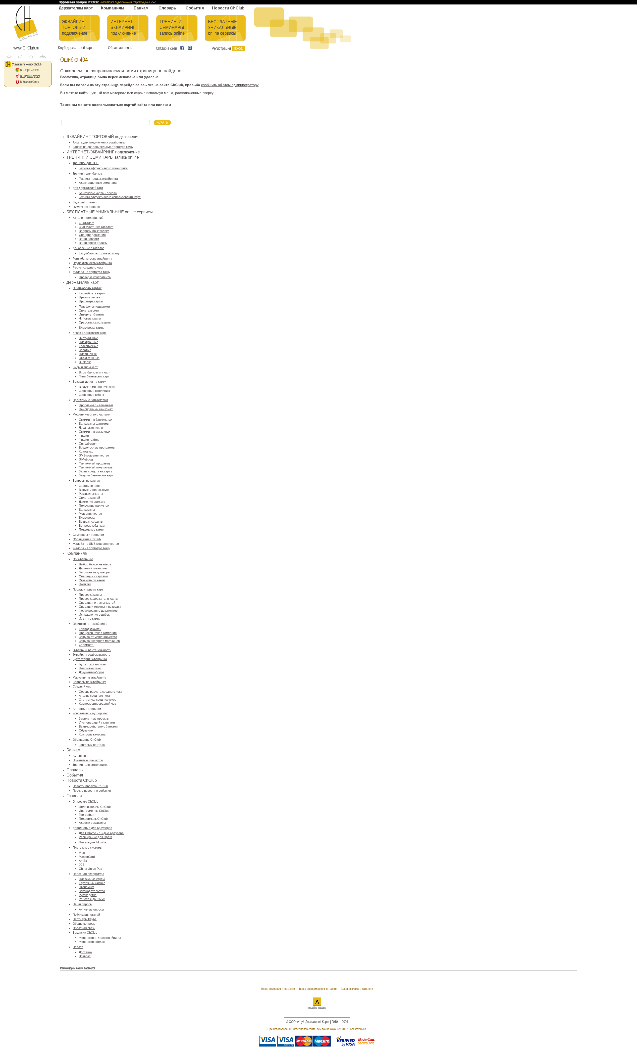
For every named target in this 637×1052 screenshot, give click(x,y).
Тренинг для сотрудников (90, 765)
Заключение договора (94, 572)
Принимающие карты (88, 760)
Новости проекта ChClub (90, 786)
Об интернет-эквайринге (90, 624)
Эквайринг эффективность (91, 654)
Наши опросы (82, 904)
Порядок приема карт (88, 589)
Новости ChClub (228, 8)
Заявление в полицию (94, 391)
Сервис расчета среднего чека (100, 691)
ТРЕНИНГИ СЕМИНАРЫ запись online (172, 27)
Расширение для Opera (95, 837)
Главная (74, 796)
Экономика (86, 887)
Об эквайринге (83, 559)
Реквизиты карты (91, 494)
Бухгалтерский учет (92, 664)
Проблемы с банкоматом (90, 400)
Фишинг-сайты (89, 439)
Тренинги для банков (87, 173)
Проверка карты (90, 594)
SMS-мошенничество (94, 455)
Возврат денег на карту (89, 381)
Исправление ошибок (94, 614)
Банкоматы (87, 509)
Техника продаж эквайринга (98, 179)
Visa (82, 853)
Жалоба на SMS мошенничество (96, 544)
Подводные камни (92, 529)
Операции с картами (93, 576)
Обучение (86, 730)
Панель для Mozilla (92, 842)
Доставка (85, 952)
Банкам (141, 8)
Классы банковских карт (89, 333)
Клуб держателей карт (75, 48)
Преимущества (89, 297)
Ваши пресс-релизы (93, 243)
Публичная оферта (86, 207)
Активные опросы (91, 909)
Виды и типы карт (85, 367)
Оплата (78, 947)
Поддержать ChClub (93, 819)
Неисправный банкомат (96, 409)
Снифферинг (88, 443)
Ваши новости (89, 239)
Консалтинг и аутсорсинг (90, 713)
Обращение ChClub (87, 539)
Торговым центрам (92, 745)
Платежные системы (87, 847)
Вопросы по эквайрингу (89, 682)
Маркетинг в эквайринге (89, 677)
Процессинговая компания (98, 633)
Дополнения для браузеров (92, 828)
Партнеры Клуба (85, 919)
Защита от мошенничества (98, 637)
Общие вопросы (84, 923)
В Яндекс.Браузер (30, 76)
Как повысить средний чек (97, 703)
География (86, 815)
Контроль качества (92, 734)
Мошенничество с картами (91, 414)
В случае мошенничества (97, 387)
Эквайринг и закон (92, 580)
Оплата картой (89, 498)
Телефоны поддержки (94, 306)
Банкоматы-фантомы (94, 423)
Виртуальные (88, 338)
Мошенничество (90, 513)
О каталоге (86, 223)
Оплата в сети (89, 310)
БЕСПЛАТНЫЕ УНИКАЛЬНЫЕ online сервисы (222, 27)
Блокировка (87, 517)
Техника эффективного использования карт (110, 197)
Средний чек (82, 686)
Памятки (85, 584)
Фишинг (84, 435)
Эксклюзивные (89, 358)
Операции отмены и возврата (100, 606)
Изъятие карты (90, 618)
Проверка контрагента (95, 277)
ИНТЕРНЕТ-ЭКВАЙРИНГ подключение (123, 27)
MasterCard (87, 857)
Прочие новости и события (92, 790)
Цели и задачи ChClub (95, 807)
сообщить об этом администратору (230, 85)
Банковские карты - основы (98, 193)
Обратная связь (119, 48)
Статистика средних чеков (97, 699)
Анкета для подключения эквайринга (99, 142)
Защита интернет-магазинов (99, 641)
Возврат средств (91, 521)
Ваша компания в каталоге (278, 989)
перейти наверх (317, 1007)
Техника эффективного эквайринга (103, 168)
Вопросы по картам (86, 480)
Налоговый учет (90, 668)
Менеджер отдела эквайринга (100, 938)
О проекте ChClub (85, 801)
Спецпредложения (92, 235)
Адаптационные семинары (98, 182)
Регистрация (221, 48)
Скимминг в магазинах (94, 431)
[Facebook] (181, 48)
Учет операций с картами (97, 722)
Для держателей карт (88, 188)
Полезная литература (88, 874)
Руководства (88, 895)
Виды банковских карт (94, 372)
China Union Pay (90, 868)
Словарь (167, 8)
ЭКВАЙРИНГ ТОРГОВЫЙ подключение (74, 27)
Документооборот (91, 672)
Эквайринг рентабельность (92, 650)
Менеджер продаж (92, 942)
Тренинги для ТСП (86, 163)
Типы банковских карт (94, 376)
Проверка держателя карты (98, 598)
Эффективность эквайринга (92, 263)
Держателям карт (76, 8)
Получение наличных (94, 505)
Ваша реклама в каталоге (357, 989)
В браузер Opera (29, 82)
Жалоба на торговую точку (91, 272)
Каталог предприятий (88, 218)
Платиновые (88, 354)
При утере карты (91, 301)
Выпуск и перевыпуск (94, 490)
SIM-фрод (86, 459)
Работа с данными (92, 899)
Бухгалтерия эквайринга (90, 659)
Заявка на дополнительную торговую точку (103, 147)
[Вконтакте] (188, 48)
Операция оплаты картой (97, 602)
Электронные (88, 342)
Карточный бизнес (92, 883)
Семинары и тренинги (88, 535)
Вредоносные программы (97, 447)
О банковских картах (87, 288)
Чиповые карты (90, 318)
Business (85, 362)
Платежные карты (92, 879)
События (195, 8)
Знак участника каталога (96, 227)
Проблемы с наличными (96, 405)
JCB (82, 865)
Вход (238, 48)
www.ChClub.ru (26, 48)
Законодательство (92, 891)
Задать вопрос (89, 486)
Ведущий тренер (85, 202)
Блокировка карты (92, 327)
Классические (88, 346)
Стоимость (86, 645)
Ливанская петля (91, 427)
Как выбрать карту (92, 293)
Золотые (85, 350)
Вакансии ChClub (85, 932)
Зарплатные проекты (94, 718)
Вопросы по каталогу (94, 231)
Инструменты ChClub (94, 811)
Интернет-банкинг (92, 314)
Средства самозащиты (95, 322)
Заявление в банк (91, 395)
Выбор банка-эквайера (95, 564)
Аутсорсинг (81, 756)
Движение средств (92, 501)
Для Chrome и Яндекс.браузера (101, 833)
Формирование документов (98, 610)
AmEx (83, 861)
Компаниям (112, 8)
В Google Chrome (29, 70)
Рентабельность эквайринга (92, 258)
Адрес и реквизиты (92, 822)
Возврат (85, 956)
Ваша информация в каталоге (318, 989)
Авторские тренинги (87, 709)
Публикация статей (86, 914)
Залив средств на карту (95, 471)
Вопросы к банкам (92, 525)
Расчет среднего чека (88, 267)
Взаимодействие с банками (98, 726)
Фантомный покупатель (95, 467)
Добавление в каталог (88, 248)
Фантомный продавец (94, 463)
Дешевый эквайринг (93, 568)
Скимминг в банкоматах (95, 419)
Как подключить (90, 629)
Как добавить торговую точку (99, 253)
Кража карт (87, 451)
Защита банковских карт (96, 475)
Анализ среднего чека (94, 695)
